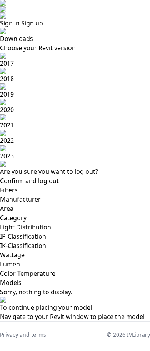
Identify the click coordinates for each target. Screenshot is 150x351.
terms (38, 334)
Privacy (9, 334)
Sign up (32, 23)
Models (11, 282)
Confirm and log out (29, 180)
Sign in (10, 23)
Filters (9, 190)
